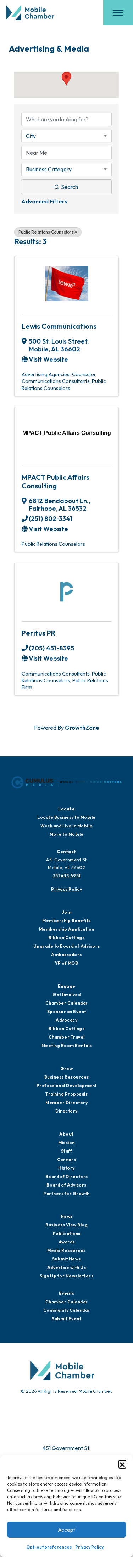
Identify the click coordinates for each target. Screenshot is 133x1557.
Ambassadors (66, 954)
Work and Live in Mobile (66, 825)
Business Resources (66, 1077)
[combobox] (66, 136)
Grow (66, 1068)
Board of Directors (66, 1176)
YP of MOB (66, 963)
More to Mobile (67, 834)
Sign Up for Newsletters (67, 1276)
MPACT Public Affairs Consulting (55, 481)
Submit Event (66, 1318)
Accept (66, 1529)
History (66, 1168)
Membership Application (66, 929)
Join (67, 912)
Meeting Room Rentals (66, 1045)
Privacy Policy (89, 1547)
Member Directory (66, 1102)
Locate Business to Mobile (66, 817)
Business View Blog (66, 1225)
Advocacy (66, 1020)
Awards (67, 1242)
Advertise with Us (66, 1267)
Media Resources (66, 1250)
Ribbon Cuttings (67, 937)
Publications (67, 1233)
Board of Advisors (66, 1185)
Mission (66, 1142)
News (67, 1216)
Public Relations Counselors (45, 232)
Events (66, 1293)
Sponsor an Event (66, 1011)
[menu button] (118, 13)
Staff (66, 1151)
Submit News (66, 1259)
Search (69, 186)
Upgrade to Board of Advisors (66, 946)
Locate (66, 808)
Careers (66, 1159)
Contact (66, 851)
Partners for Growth (66, 1193)
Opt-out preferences (49, 1547)
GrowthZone (82, 727)
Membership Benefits (66, 920)
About (66, 1134)
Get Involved (66, 994)
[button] (122, 1463)
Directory (66, 1111)
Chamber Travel (67, 1037)
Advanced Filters (44, 201)
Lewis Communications (59, 326)
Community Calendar (66, 1310)
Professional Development (67, 1085)
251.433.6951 (67, 875)
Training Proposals (66, 1094)
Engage (67, 986)
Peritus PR (38, 632)
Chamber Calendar (66, 1003)
